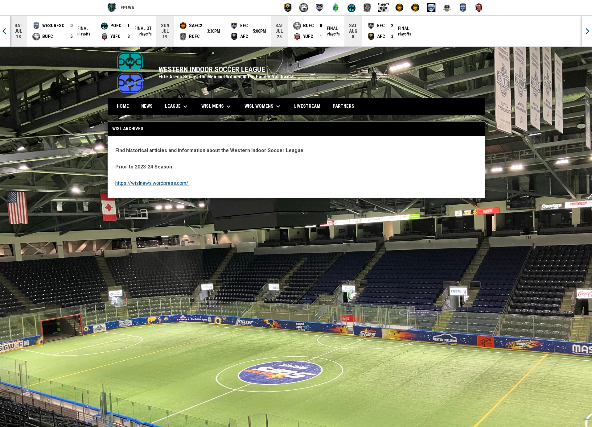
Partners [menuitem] (343, 106)
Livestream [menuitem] (307, 106)
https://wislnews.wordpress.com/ (152, 183)
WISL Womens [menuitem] (263, 106)
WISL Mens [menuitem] (216, 106)
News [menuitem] (147, 106)
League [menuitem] (177, 106)
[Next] (587, 31)
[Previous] (5, 31)
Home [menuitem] (123, 106)
